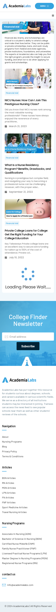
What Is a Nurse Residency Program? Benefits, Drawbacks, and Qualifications (28, 169)
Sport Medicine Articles (14, 507)
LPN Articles (8, 492)
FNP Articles (8, 502)
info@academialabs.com (20, 584)
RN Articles (8, 482)
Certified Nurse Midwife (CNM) (18, 543)
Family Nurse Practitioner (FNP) (19, 548)
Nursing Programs (12, 441)
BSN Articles (9, 477)
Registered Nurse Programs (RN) (19, 563)
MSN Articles (9, 487)
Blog (4, 446)
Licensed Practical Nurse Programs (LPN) (24, 553)
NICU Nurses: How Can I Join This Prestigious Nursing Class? (25, 102)
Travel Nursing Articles (14, 512)
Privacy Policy (9, 451)
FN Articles (8, 497)
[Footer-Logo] (28, 380)
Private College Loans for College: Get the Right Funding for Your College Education (26, 234)
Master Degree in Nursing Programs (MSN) (25, 558)
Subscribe (28, 346)
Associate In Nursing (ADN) (16, 533)
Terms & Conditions (12, 456)
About (5, 436)
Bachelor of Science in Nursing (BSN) (22, 538)
